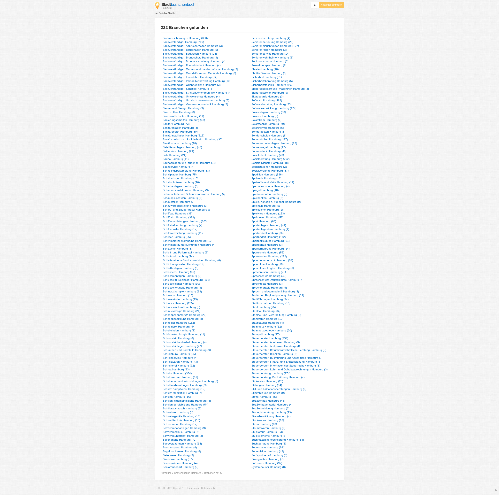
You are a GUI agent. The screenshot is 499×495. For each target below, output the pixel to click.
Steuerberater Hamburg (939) (269, 338)
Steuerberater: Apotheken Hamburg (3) (275, 342)
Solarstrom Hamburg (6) (266, 119)
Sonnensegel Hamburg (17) (268, 147)
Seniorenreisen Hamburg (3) (269, 49)
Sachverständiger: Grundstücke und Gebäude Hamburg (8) (199, 73)
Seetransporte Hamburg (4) (180, 447)
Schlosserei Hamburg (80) (179, 272)
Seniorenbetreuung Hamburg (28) (272, 41)
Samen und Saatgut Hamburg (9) (183, 108)
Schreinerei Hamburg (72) (179, 365)
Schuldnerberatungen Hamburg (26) (185, 385)
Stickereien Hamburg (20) (267, 381)
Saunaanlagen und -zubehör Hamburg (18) (189, 162)
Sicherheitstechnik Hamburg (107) (272, 84)
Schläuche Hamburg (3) (177, 248)
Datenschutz (208, 488)
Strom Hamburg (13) (264, 424)
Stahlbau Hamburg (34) (265, 311)
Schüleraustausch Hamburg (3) (182, 408)
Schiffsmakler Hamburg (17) (180, 229)
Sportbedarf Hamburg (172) (268, 236)
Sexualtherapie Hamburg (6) (269, 65)
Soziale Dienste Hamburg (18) (270, 162)
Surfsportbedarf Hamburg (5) (269, 455)
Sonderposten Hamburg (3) (268, 131)
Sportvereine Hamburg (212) (269, 256)
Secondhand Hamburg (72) (179, 439)
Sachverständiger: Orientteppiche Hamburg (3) (192, 84)
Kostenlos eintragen (331, 5)
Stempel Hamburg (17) (265, 334)
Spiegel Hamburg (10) (265, 190)
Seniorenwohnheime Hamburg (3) (272, 57)
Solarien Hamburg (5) (264, 116)
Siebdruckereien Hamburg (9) (269, 92)
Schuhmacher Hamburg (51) (180, 377)
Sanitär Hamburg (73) (176, 123)
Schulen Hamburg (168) (177, 396)
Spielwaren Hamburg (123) (268, 213)
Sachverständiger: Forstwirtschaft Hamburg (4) (192, 65)
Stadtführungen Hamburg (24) (270, 299)
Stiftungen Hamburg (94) (266, 385)
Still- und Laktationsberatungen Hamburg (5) (278, 389)
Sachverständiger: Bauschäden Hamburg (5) (190, 49)
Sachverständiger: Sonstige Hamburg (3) (188, 88)
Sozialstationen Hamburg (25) (269, 166)
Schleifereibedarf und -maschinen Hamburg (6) (192, 260)
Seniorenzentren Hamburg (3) (269, 61)
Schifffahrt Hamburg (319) (179, 217)
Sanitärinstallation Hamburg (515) (183, 135)
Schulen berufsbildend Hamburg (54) (185, 404)
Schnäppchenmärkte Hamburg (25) (184, 314)
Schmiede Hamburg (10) (178, 295)
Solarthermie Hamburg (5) (267, 127)
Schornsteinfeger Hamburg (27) (182, 346)
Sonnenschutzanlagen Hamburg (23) (274, 143)
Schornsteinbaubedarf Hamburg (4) (185, 342)
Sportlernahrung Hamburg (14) (270, 248)
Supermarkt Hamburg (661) (268, 447)
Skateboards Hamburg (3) (267, 96)
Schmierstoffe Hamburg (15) (180, 299)
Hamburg (166, 472)
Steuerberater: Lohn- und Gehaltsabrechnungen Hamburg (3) (289, 369)
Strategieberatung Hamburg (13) (271, 412)
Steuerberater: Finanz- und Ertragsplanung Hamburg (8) (286, 361)
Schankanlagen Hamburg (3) (180, 186)
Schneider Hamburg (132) (179, 322)
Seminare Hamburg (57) (178, 459)
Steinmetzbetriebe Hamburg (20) (271, 330)
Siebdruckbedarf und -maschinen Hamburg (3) (280, 88)
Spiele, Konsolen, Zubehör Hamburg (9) (276, 201)
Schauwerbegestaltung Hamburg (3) (185, 205)
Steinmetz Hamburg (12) (266, 326)
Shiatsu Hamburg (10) (265, 69)
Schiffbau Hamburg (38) (177, 213)
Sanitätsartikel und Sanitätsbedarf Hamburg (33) (192, 139)
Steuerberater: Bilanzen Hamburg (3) (274, 353)
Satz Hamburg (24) (174, 155)
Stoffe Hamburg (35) (264, 396)
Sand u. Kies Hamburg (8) (179, 112)
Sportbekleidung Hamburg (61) (270, 240)
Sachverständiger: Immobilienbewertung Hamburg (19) (197, 80)
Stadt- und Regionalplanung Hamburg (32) (277, 295)
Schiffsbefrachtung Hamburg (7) (182, 225)
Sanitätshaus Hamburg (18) (180, 143)
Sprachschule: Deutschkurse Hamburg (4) (277, 279)
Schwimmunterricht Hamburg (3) (183, 435)
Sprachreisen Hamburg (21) (268, 272)
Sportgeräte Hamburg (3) (267, 244)
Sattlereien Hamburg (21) (178, 151)
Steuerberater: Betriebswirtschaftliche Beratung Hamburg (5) (288, 350)
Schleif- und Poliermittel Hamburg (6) (185, 252)
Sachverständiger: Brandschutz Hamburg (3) (190, 57)
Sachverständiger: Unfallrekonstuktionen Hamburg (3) (196, 100)
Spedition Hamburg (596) (267, 174)
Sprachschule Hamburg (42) (268, 275)
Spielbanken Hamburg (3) (267, 197)
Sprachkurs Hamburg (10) (267, 264)
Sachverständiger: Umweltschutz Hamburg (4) (191, 96)
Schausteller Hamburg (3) (179, 201)
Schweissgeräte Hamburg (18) (181, 416)
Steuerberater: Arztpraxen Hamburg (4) (275, 346)
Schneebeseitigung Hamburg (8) (183, 318)
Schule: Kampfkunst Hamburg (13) (184, 389)
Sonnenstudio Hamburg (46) (269, 151)
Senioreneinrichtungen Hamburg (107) (275, 45)
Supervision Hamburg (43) (267, 451)
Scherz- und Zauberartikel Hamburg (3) (187, 209)
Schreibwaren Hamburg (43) (180, 361)
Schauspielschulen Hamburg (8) (182, 197)
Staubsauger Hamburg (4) (267, 322)
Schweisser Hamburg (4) (178, 412)
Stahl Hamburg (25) (263, 307)
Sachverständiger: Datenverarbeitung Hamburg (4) (194, 61)
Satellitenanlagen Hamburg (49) (182, 147)
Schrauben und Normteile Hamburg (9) (187, 350)
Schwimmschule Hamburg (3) (181, 431)
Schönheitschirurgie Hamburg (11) (184, 334)
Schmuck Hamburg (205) (178, 303)
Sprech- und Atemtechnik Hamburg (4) (275, 291)
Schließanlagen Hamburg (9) (180, 268)
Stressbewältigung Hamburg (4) (271, 416)
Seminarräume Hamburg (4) (180, 463)
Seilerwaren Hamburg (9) (178, 455)
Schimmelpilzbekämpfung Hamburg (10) (187, 240)
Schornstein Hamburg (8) (178, 338)
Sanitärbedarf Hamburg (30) (180, 131)
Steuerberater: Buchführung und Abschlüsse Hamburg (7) (287, 357)
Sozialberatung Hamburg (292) (270, 158)
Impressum (193, 488)
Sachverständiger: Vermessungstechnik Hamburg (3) (195, 104)
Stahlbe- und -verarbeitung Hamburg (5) (276, 314)
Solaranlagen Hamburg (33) (268, 112)
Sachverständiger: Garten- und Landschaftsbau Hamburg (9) (200, 69)
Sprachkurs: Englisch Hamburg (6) (272, 268)
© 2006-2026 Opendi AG (171, 488)
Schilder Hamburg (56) (177, 236)
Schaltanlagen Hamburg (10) (180, 178)
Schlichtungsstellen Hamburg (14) (183, 264)
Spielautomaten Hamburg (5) (269, 194)
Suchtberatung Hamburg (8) (268, 443)
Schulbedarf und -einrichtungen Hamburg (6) (190, 381)
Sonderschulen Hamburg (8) (269, 135)
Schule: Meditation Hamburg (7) (182, 392)
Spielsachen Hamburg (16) (268, 209)
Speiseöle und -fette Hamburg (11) (272, 182)
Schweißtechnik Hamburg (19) (181, 420)
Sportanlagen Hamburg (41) (268, 225)
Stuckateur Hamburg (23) (267, 431)
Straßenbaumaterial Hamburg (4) (272, 404)
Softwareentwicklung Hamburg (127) (273, 108)
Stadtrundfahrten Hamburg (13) (270, 303)
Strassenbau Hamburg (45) (268, 400)
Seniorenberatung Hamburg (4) (270, 38)
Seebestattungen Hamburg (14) (182, 443)
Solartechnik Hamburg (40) (268, 123)
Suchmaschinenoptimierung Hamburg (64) (277, 439)
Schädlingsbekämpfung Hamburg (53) (186, 170)
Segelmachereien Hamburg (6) (182, 451)
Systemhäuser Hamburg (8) (268, 466)
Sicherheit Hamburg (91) (266, 77)
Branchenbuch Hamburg (188, 472)
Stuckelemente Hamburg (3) (268, 435)
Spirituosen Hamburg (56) (267, 217)
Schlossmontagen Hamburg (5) (182, 275)
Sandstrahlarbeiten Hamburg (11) (183, 116)
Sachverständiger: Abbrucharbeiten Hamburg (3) (193, 45)
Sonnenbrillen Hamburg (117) (269, 139)
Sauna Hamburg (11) (176, 158)
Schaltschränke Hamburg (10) (181, 182)
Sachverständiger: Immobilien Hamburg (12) (190, 77)
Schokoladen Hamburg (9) (179, 330)
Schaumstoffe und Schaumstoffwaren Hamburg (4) (194, 194)
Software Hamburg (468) (266, 100)
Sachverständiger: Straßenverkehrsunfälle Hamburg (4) (197, 92)
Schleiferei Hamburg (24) (178, 256)
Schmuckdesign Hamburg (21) (181, 311)
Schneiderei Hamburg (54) (179, 326)
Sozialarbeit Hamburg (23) (267, 155)
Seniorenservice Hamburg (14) (270, 53)
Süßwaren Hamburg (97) (266, 463)
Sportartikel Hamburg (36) (267, 233)
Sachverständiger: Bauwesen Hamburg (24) (190, 53)
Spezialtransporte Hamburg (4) (270, 186)
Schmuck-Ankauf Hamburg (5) (181, 307)
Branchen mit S (213, 472)
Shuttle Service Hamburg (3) (269, 73)
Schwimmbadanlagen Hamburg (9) (184, 427)
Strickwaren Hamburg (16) (267, 420)
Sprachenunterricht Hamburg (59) (272, 260)
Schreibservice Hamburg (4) (180, 357)
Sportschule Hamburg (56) (267, 252)
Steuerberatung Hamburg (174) (270, 373)
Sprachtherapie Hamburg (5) (269, 287)
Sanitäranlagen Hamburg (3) (180, 127)
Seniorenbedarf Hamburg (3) (180, 466)
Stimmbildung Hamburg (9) (268, 392)
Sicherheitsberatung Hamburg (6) (272, 80)
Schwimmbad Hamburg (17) (180, 424)
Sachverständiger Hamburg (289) (183, 41)
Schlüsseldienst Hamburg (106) (182, 283)
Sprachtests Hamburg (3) (267, 283)
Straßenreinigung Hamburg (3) (270, 408)
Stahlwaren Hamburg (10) (267, 318)
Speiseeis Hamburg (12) (266, 178)
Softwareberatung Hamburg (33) (271, 104)
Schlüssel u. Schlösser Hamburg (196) (186, 279)
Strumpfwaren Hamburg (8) (268, 427)
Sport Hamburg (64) (263, 221)
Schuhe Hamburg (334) (177, 373)
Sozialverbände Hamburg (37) (270, 170)
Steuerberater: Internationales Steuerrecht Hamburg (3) (285, 365)
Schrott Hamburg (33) (176, 369)
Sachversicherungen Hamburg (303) (185, 38)
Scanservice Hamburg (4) (178, 166)
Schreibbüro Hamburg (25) (179, 353)
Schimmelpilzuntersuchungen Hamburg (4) (189, 244)
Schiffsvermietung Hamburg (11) (183, 233)
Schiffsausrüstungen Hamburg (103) (185, 221)
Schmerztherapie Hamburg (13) (182, 291)
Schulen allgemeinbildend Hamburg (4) (187, 400)
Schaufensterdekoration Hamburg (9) (186, 190)
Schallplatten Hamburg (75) (180, 174)
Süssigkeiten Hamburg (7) (267, 459)
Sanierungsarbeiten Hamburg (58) (184, 119)
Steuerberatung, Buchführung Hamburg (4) (278, 377)
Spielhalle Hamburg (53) (266, 205)
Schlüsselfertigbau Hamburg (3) (182, 287)
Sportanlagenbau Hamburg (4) (270, 229)
